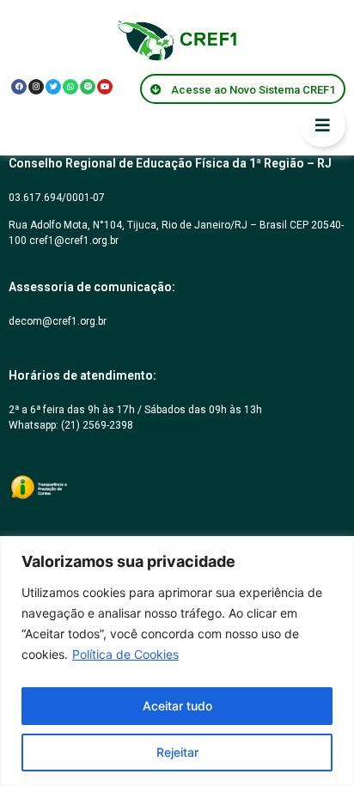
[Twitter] (53, 86)
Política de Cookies (125, 654)
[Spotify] (87, 86)
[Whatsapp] (70, 86)
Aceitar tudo (177, 705)
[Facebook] (19, 86)
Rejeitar (177, 752)
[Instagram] (36, 86)
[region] (177, 661)
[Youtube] (105, 86)
